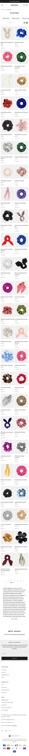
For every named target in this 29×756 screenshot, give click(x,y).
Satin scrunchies (15, 18)
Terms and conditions (6, 707)
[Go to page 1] (5, 580)
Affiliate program (5, 674)
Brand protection (5, 690)
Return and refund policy (7, 702)
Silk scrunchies (6, 18)
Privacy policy (4, 710)
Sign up (14, 658)
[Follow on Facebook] (2, 731)
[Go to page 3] (23, 580)
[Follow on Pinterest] (10, 731)
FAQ (2, 684)
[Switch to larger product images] (24, 22)
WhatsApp (14, 725)
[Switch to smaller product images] (27, 22)
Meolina (3, 9)
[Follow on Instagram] (6, 731)
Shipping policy (4, 700)
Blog (2, 677)
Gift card (3, 672)
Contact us (4, 692)
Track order (4, 687)
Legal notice (4, 705)
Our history (4, 669)
